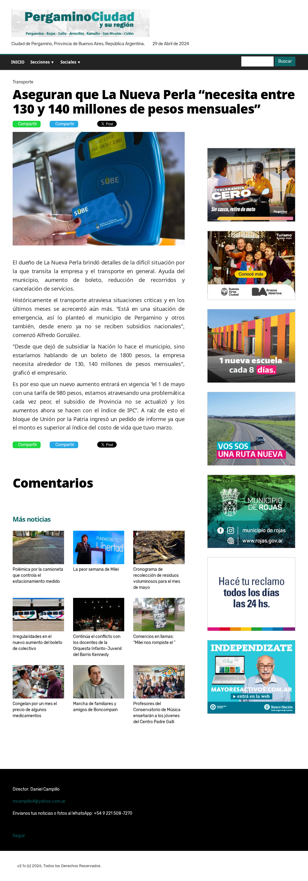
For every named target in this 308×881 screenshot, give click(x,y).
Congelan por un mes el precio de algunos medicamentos (35, 709)
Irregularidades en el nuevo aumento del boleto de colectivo (37, 642)
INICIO (17, 62)
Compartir (27, 124)
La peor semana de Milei (96, 569)
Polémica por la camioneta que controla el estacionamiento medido (38, 575)
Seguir (19, 835)
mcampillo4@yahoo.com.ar (39, 801)
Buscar (285, 61)
